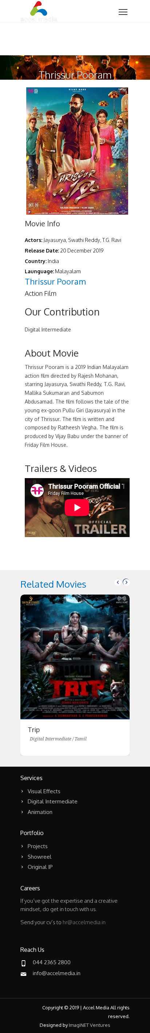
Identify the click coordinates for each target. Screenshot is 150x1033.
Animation (40, 811)
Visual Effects (44, 791)
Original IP (40, 866)
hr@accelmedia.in (84, 922)
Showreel (39, 856)
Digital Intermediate (53, 801)
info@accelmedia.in (56, 973)
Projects (38, 846)
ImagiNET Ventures (89, 1025)
